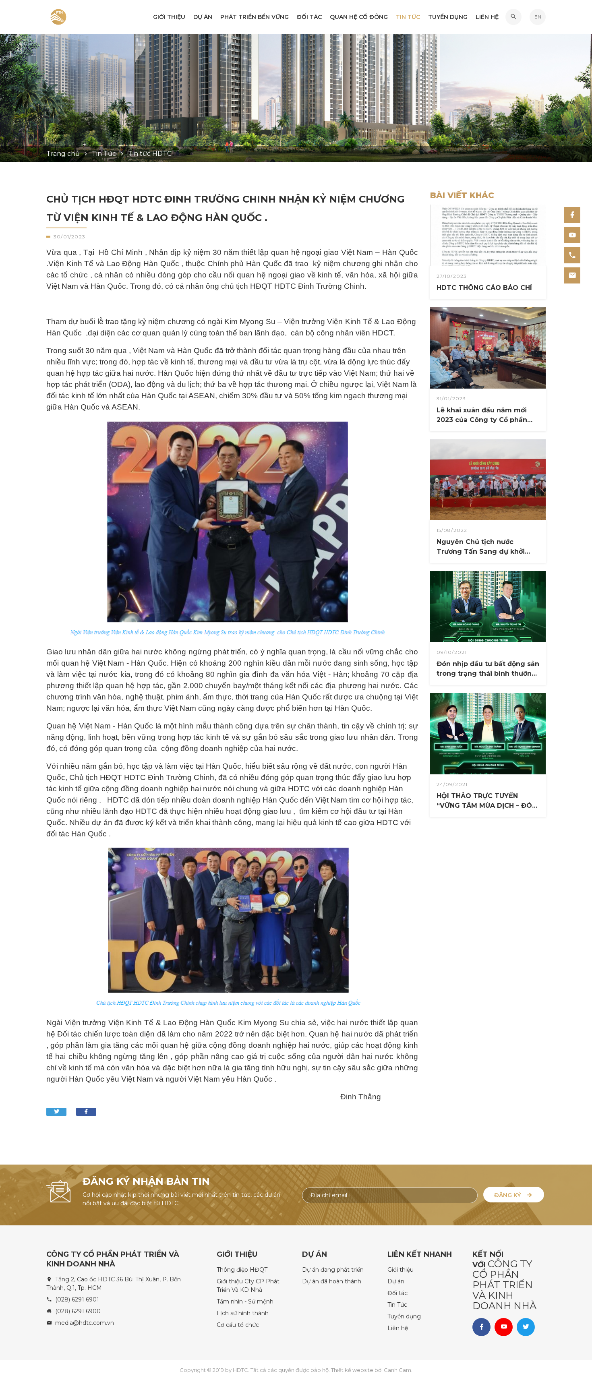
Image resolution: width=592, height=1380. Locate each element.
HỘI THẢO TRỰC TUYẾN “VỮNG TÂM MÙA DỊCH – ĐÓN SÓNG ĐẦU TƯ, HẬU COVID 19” (485, 759)
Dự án (395, 1281)
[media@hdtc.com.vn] (572, 275)
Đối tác (309, 17)
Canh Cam (397, 1370)
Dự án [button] (202, 17)
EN (537, 17)
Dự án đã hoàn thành (331, 1281)
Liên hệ (487, 17)
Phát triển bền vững (254, 17)
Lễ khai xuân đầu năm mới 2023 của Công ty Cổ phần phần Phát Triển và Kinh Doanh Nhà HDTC (481, 373)
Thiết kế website (353, 1370)
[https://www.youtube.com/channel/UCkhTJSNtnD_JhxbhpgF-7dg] (572, 235)
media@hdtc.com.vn (84, 1322)
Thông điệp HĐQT (242, 1269)
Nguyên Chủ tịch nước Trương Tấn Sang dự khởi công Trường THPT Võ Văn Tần (487, 505)
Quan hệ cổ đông (359, 17)
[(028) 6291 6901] (572, 255)
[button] (513, 17)
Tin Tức (408, 17)
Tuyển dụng (448, 17)
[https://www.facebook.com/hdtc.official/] (572, 215)
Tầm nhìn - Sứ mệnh (245, 1301)
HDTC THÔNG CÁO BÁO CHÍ (476, 261)
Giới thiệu (169, 17)
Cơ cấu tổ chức (238, 1324)
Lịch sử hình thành (243, 1313)
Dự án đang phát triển (333, 1269)
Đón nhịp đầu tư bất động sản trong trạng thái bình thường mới (488, 669)
